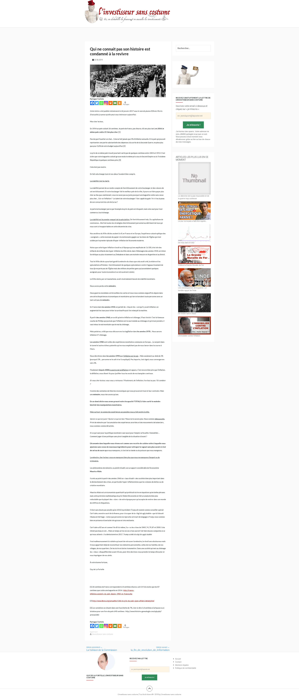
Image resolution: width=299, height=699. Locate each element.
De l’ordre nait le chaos (187, 313)
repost (95, 632)
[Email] (115, 103)
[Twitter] (97, 103)
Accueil (178, 659)
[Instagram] (106, 103)
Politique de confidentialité (185, 668)
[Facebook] (92, 103)
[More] (119, 103)
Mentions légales (182, 665)
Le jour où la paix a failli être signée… (192, 221)
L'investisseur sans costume (102, 634)
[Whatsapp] (101, 103)
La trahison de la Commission (101, 650)
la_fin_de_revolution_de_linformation (150, 650)
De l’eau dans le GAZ (186, 243)
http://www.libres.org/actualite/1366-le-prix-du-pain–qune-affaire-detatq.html (123, 601)
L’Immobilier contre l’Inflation (189, 336)
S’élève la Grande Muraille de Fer (191, 265)
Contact (178, 662)
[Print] (110, 103)
